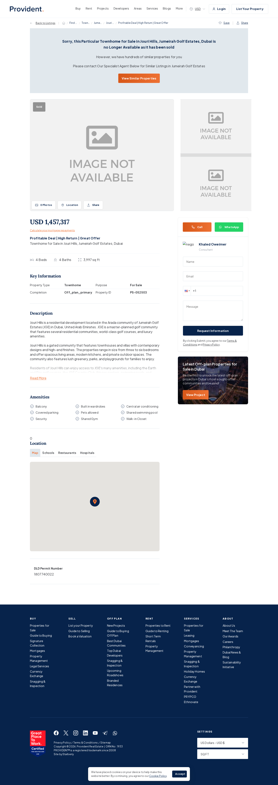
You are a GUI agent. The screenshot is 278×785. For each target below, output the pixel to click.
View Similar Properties (139, 78)
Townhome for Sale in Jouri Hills (53, 243)
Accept (180, 773)
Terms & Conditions (85, 742)
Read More (38, 378)
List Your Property (250, 9)
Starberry (68, 754)
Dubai (118, 243)
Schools (48, 452)
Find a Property (73, 22)
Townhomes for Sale (86, 22)
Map (35, 452)
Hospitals (87, 452)
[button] (95, 502)
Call (200, 227)
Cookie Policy (158, 775)
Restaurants (67, 452)
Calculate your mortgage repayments (52, 230)
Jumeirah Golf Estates (98, 22)
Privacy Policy (211, 344)
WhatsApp (231, 227)
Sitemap (105, 742)
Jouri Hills (110, 22)
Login (221, 9)
